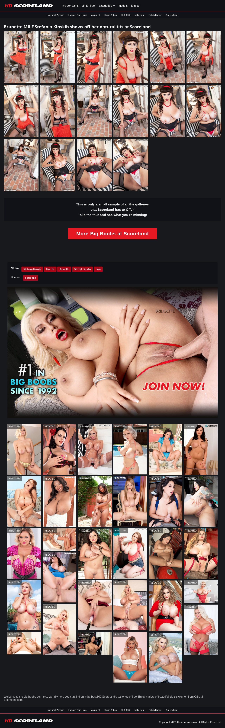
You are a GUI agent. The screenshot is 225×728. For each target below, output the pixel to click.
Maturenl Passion (55, 15)
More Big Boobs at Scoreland (112, 233)
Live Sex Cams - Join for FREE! (78, 5)
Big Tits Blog (172, 15)
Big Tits (50, 269)
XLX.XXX (125, 15)
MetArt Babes (110, 15)
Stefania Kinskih (32, 269)
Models (123, 5)
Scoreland (30, 278)
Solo (98, 269)
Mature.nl (95, 15)
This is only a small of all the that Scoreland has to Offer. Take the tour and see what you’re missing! (112, 209)
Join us (135, 5)
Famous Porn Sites (77, 15)
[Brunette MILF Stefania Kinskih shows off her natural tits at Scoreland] (21, 57)
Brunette (64, 269)
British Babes (155, 15)
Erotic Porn (139, 15)
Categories (106, 5)
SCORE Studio (82, 269)
